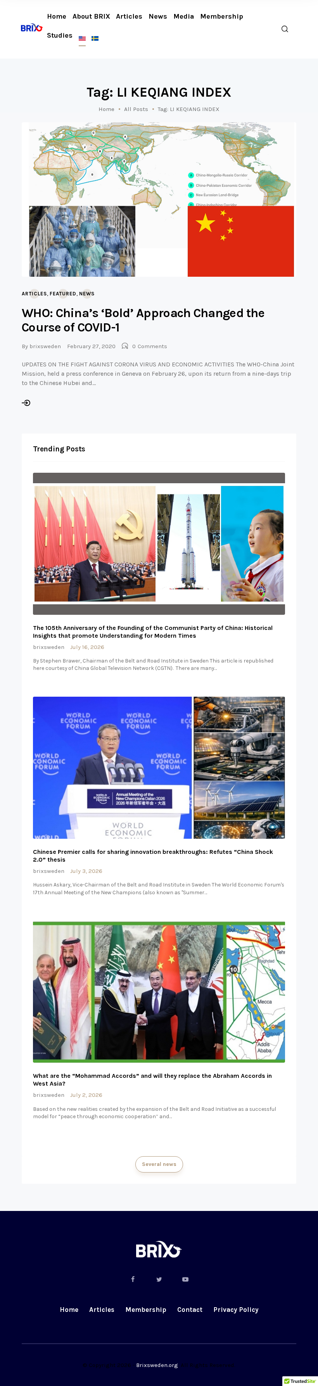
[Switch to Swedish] (95, 38)
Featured (63, 294)
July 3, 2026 (86, 870)
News (87, 294)
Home (106, 109)
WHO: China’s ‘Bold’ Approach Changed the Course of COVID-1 (143, 320)
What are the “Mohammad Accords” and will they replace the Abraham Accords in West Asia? (152, 1079)
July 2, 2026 (86, 1094)
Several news (159, 1164)
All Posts (136, 109)
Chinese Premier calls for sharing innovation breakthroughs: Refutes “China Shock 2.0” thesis (153, 855)
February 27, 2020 (91, 346)
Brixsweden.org (157, 1365)
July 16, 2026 (87, 647)
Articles (34, 294)
